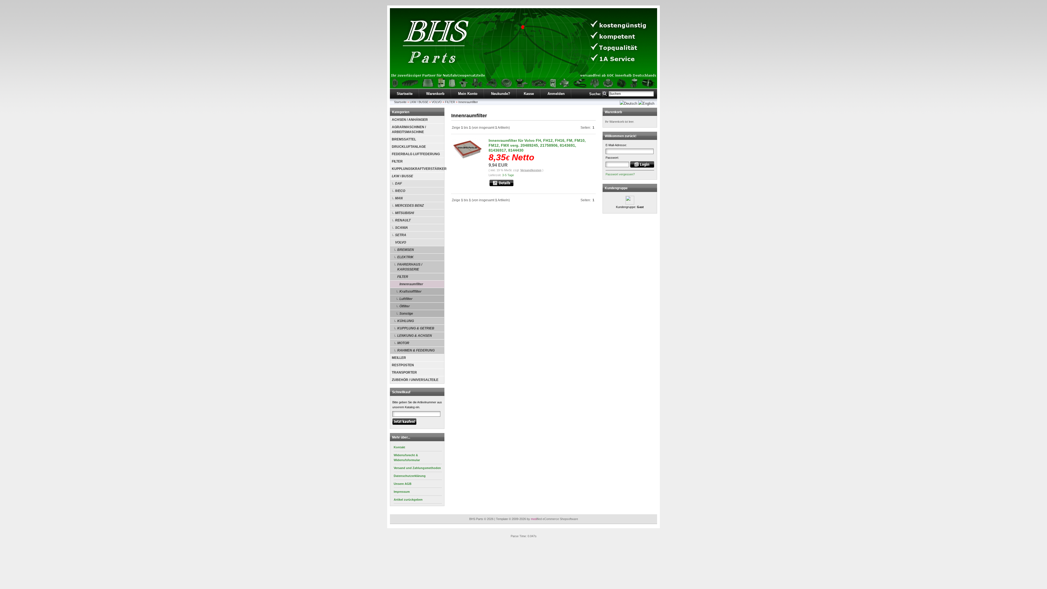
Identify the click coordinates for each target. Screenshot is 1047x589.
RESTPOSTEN (403, 365)
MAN (399, 198)
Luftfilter (406, 299)
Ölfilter (404, 306)
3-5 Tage (508, 175)
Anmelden (556, 94)
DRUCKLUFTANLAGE (409, 147)
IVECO (400, 191)
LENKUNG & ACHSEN (414, 336)
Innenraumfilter (468, 102)
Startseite (405, 94)
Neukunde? (500, 94)
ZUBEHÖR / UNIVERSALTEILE (415, 380)
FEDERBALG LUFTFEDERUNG (416, 154)
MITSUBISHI (404, 213)
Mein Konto (467, 94)
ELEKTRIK (405, 257)
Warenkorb (435, 94)
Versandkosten (530, 170)
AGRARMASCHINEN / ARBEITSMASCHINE (409, 129)
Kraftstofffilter (410, 291)
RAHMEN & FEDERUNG (416, 350)
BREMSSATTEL (404, 139)
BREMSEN (405, 250)
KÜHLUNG (405, 321)
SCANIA (401, 228)
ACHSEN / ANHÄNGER (410, 120)
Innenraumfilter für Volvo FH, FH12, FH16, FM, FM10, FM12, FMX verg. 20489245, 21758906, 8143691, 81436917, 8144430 (537, 145)
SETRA (400, 235)
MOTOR (403, 343)
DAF (398, 183)
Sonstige (406, 313)
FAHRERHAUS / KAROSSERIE (409, 267)
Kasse (529, 94)
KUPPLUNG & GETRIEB (415, 328)
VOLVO (437, 102)
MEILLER (399, 358)
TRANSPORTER (404, 372)
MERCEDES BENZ (409, 206)
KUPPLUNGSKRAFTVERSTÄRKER (418, 169)
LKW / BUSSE (419, 102)
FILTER (450, 102)
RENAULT (403, 220)
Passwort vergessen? (620, 174)
